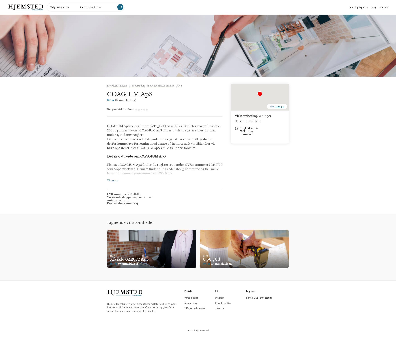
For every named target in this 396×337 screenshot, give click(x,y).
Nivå (179, 85)
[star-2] (139, 109)
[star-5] (147, 109)
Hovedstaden (137, 85)
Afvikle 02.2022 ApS (129, 259)
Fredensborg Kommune (160, 85)
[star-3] (142, 109)
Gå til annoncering (263, 298)
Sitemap (219, 308)
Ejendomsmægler (117, 85)
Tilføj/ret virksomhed (195, 308)
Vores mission (191, 298)
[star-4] (144, 109)
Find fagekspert (358, 7)
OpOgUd (211, 259)
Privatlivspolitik (223, 303)
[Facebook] (249, 307)
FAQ (374, 7)
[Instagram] (256, 307)
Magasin (384, 7)
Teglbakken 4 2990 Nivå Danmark (249, 131)
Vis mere (112, 180)
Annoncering (190, 303)
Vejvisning (276, 106)
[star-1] (136, 109)
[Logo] (25, 7)
